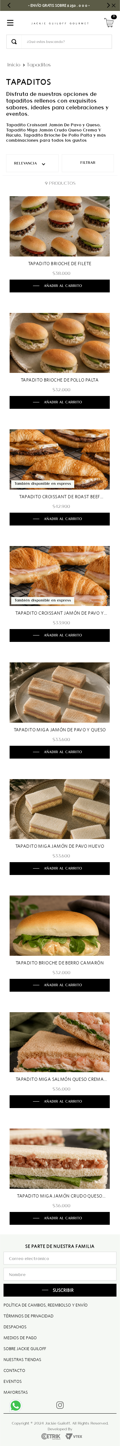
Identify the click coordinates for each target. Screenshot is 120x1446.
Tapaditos (39, 64)
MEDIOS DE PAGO (20, 1337)
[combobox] (59, 42)
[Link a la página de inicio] (13, 64)
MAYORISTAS (16, 1392)
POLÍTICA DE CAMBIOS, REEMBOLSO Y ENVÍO (46, 1305)
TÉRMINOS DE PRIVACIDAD (28, 1316)
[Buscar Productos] (14, 41)
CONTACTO (14, 1370)
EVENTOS (13, 1381)
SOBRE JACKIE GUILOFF (25, 1348)
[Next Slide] (108, 5)
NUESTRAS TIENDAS (22, 1359)
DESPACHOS (15, 1326)
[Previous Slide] (9, 5)
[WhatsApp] (17, 1407)
